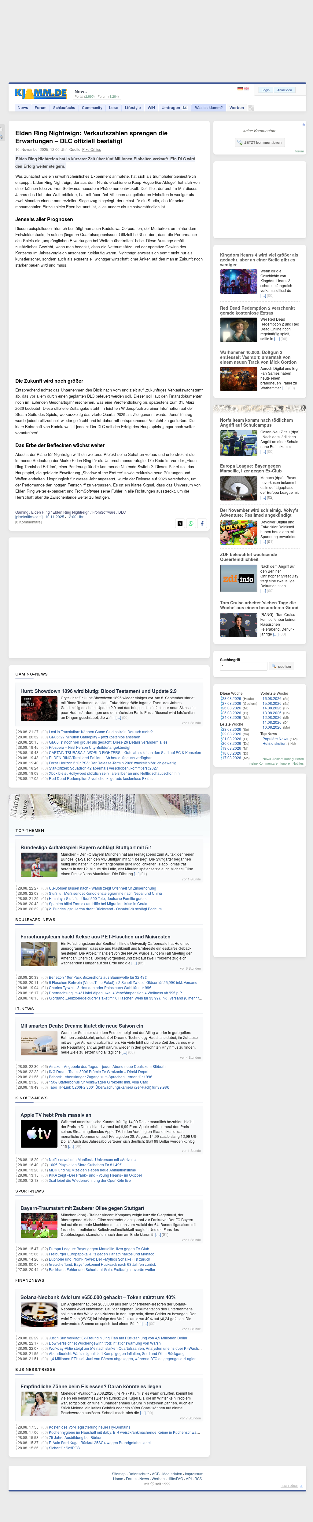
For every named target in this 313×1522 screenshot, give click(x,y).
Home (118, 1478)
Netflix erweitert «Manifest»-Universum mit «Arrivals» (93, 1159)
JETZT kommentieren (263, 142)
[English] (246, 89)
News (23, 107)
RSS (198, 1478)
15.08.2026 (272, 703)
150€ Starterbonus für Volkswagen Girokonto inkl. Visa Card (98, 1081)
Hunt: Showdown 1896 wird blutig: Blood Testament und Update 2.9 (98, 690)
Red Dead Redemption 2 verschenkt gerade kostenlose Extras (101, 778)
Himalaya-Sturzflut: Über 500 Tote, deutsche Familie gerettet (99, 898)
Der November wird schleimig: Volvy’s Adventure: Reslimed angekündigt (259, 512)
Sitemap (119, 1473)
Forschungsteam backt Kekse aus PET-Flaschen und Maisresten (95, 936)
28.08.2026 (231, 698)
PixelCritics (91, 149)
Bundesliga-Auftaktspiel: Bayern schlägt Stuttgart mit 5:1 (86, 847)
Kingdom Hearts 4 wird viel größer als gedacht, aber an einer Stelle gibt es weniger (259, 260)
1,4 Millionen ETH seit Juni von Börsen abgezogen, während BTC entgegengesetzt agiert (123, 1358)
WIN (151, 107)
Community (92, 107)
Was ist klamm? (209, 107)
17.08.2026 (231, 757)
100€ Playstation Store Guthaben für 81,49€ (85, 1164)
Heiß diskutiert (274, 743)
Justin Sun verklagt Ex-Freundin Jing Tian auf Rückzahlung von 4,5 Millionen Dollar (118, 1337)
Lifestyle (133, 107)
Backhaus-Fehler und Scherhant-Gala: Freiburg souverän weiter (102, 1269)
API (189, 1478)
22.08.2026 (231, 733)
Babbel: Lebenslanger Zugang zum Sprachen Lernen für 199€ (100, 1076)
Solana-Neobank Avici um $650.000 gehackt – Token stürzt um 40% (97, 1297)
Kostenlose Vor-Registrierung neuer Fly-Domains (89, 1426)
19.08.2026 (231, 748)
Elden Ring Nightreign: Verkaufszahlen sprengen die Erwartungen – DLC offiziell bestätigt (91, 136)
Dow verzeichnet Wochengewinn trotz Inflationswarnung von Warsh (105, 1342)
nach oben (289, 1485)
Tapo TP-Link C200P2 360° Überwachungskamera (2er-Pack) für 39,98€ (109, 1087)
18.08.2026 (231, 753)
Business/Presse (35, 1369)
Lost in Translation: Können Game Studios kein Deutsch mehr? (101, 731)
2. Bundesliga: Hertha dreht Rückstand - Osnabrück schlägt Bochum (105, 908)
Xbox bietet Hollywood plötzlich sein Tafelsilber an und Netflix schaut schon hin (114, 773)
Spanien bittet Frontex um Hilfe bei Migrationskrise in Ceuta (98, 903)
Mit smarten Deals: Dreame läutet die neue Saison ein (81, 1025)
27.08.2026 (231, 703)
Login (266, 89)
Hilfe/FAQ (175, 1478)
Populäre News (275, 738)
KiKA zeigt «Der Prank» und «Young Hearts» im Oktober (95, 1175)
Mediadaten (172, 1473)
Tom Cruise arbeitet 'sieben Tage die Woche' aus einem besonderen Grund (259, 604)
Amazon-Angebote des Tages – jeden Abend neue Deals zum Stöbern (107, 1066)
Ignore (285, 763)
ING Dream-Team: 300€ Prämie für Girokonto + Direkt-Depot (98, 1071)
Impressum (194, 1473)
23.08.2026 (231, 729)
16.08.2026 (272, 698)
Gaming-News (31, 674)
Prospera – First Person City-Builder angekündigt (89, 747)
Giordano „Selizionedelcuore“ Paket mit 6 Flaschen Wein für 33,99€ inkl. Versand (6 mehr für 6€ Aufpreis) (136, 997)
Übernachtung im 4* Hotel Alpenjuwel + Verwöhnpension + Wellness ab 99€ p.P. (115, 992)
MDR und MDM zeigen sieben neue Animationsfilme (92, 1169)
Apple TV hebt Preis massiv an (55, 1114)
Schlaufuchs (64, 107)
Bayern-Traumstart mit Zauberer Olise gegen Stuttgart (82, 1207)
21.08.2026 (231, 738)
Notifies (298, 763)
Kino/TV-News (31, 1097)
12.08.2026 (272, 717)
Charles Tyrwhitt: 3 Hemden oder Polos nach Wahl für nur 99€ (100, 987)
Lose (113, 107)
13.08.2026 (272, 712)
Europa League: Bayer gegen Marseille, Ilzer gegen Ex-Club (99, 1248)
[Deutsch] (241, 89)
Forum (40, 107)
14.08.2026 (272, 707)
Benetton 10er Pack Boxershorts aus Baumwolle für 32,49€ (98, 977)
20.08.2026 (231, 743)
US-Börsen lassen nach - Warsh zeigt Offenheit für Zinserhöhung (102, 887)
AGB (156, 1473)
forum (299, 150)
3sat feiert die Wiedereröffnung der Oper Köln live (90, 1180)
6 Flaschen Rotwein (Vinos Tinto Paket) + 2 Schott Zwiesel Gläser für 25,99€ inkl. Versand (123, 982)
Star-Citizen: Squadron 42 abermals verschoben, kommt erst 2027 (103, 767)
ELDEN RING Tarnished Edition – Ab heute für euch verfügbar (100, 757)
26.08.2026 (231, 707)
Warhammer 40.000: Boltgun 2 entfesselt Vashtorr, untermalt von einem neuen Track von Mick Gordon (258, 357)
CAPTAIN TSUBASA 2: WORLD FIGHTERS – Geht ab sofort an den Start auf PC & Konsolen (125, 752)
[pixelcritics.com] (28, 516)
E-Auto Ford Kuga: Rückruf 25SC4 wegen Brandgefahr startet (100, 1442)
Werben (237, 107)
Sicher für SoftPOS (64, 1447)
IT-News (24, 1008)
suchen (284, 666)
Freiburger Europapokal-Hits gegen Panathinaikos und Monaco (101, 1253)
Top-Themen (29, 830)
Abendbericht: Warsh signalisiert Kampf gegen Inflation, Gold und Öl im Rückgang (117, 1353)
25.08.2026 (231, 712)
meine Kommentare (263, 763)
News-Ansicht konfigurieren (283, 758)
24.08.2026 (231, 717)
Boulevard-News (35, 919)
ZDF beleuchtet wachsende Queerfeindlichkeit (248, 556)
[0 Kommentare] (28, 521)
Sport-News (29, 1191)
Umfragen (174, 107)
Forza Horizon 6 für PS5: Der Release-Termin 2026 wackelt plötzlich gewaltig (112, 762)
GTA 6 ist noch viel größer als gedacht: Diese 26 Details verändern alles (108, 742)
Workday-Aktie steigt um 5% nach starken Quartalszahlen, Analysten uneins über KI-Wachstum (127, 1348)
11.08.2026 (272, 722)
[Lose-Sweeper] (251, 109)
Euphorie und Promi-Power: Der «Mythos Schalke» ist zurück (99, 1259)
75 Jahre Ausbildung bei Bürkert (75, 1437)
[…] (118, 717)
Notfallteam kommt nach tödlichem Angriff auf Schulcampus (256, 422)
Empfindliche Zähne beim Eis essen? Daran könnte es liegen (90, 1386)
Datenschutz (138, 1473)
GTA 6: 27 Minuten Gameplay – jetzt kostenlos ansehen (94, 736)
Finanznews (29, 1280)
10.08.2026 (272, 727)
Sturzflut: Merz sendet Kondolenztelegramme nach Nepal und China (105, 893)
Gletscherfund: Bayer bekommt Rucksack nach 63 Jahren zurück (102, 1264)
